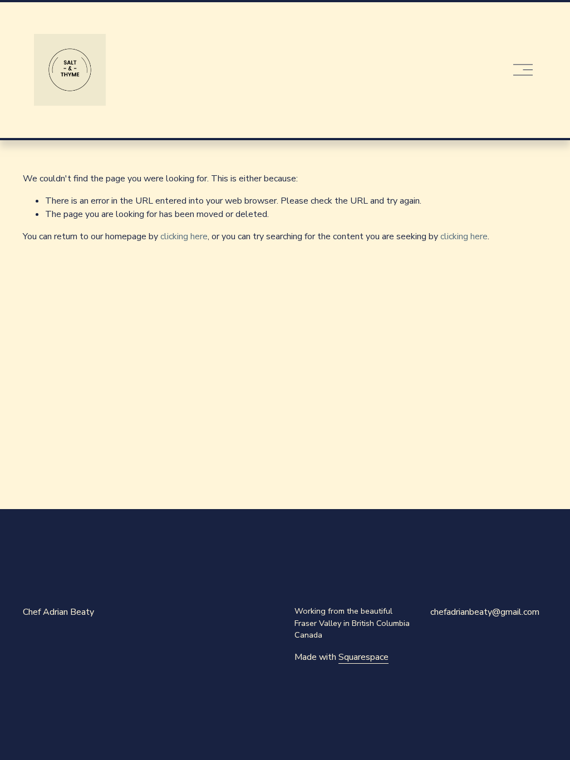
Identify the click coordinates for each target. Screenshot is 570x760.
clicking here (184, 236)
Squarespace (363, 657)
